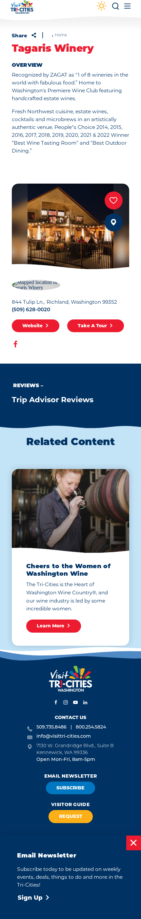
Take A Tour (92, 326)
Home (61, 35)
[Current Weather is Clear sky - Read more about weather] (102, 6)
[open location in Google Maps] (36, 284)
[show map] (113, 222)
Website (32, 326)
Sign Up (30, 897)
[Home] (21, 10)
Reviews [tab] (26, 385)
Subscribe (70, 788)
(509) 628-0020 (31, 310)
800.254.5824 (91, 727)
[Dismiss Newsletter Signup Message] (133, 843)
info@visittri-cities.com (63, 736)
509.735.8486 (51, 727)
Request (70, 816)
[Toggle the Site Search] (115, 8)
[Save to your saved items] (114, 200)
